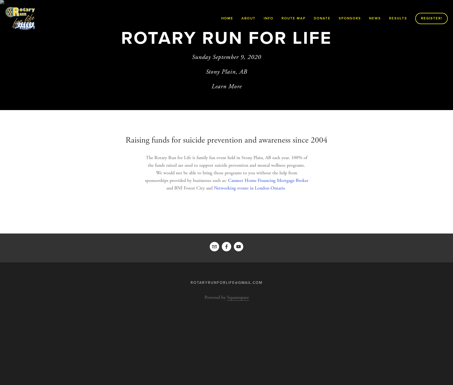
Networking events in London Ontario (249, 188)
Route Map (294, 18)
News (375, 18)
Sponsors (350, 18)
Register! (431, 18)
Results (398, 18)
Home (227, 18)
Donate (322, 18)
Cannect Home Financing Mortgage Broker (268, 180)
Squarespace (238, 297)
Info (268, 18)
